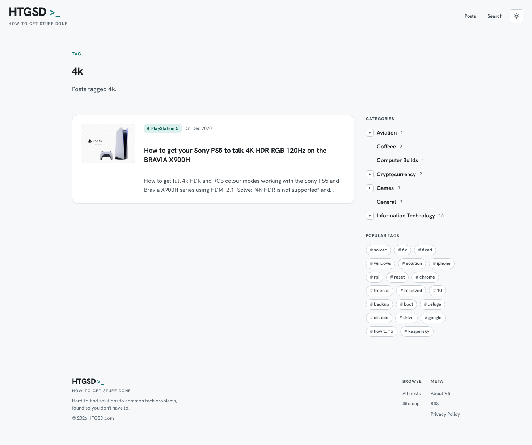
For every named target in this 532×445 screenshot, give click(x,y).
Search (494, 16)
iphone (444, 263)
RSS (435, 403)
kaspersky (419, 331)
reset (399, 277)
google (435, 318)
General (386, 201)
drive (408, 318)
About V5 (440, 393)
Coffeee (386, 146)
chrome (427, 277)
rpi (376, 277)
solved (380, 250)
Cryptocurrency (396, 174)
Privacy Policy (445, 414)
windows (382, 263)
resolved (413, 290)
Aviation (387, 132)
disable (381, 318)
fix (404, 250)
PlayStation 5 (164, 128)
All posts (411, 393)
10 (439, 290)
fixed (427, 250)
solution (414, 263)
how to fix (383, 331)
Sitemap (411, 403)
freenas (381, 290)
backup (381, 304)
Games (385, 188)
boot (408, 304)
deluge (434, 304)
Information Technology (406, 215)
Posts (470, 16)
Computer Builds (397, 160)
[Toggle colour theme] (516, 16)
